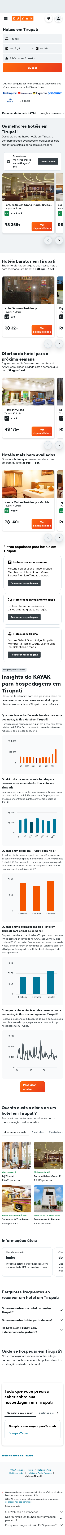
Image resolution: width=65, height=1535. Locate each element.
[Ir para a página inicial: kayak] (22, 18)
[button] (6, 18)
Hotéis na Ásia (44, 1470)
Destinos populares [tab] (50, 1412)
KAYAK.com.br (16, 1470)
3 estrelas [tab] (38, 1132)
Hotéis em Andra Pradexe (40, 1473)
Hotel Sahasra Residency (21, 308)
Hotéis (30, 1470)
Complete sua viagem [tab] (20, 1412)
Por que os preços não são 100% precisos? (31, 1525)
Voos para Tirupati (19, 1433)
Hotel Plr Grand (14, 409)
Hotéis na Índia (16, 1473)
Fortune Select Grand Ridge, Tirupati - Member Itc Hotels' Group (28, 205)
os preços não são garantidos (19, 1501)
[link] (24, 583)
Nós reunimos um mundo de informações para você (30, 1518)
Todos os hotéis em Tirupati (17, 1455)
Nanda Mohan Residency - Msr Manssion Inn (28, 502)
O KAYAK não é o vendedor (21, 1512)
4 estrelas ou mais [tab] (15, 1132)
